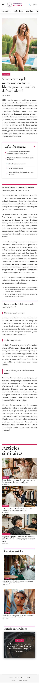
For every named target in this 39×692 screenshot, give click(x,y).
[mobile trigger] (3, 4)
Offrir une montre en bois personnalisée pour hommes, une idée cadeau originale (19, 646)
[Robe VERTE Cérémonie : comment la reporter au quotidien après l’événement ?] (19, 567)
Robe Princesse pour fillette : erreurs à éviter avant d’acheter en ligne (18, 481)
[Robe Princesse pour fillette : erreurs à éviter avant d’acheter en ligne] (19, 468)
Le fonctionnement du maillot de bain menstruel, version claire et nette (18, 152)
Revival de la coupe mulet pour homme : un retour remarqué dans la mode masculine (17, 616)
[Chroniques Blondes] (14, 4)
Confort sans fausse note (15, 168)
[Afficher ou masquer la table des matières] (30, 147)
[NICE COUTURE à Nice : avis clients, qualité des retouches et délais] (19, 496)
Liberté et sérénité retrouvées (17, 164)
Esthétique (6, 533)
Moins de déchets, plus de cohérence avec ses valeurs (20, 173)
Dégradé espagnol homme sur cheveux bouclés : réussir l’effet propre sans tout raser (18, 538)
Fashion (6, 74)
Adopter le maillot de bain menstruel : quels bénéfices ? (20, 158)
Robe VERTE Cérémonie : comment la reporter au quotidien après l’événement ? (17, 582)
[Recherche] (29, 4)
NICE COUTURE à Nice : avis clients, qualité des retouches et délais (18, 509)
